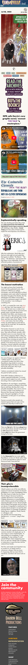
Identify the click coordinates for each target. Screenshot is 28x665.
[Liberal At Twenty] (3, 73)
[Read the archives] (14, 87)
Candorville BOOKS (13, 661)
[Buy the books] (14, 105)
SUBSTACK (12, 638)
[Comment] (15, 76)
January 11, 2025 (10, 197)
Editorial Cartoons (12, 631)
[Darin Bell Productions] (14, 613)
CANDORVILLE (12, 629)
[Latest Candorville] (8, 73)
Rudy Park (10, 633)
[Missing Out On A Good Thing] (13, 73)
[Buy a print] (7, 76)
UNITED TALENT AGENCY (12, 647)
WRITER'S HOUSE (12, 650)
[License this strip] (21, 73)
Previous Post (4, 580)
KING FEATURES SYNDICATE (12, 644)
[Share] (22, 76)
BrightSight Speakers (12, 652)
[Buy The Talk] (14, 176)
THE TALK (10, 634)
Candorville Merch (12, 659)
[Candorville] (14, 2)
